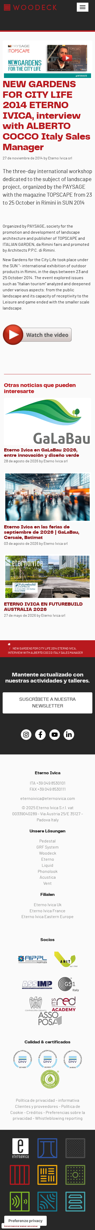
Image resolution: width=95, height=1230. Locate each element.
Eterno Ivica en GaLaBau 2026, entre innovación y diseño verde (41, 453)
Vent (47, 883)
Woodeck (47, 853)
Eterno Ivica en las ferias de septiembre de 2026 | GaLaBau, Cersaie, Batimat (41, 532)
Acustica (48, 877)
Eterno (47, 859)
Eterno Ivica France (47, 911)
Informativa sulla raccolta (20, 1225)
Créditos (34, 1113)
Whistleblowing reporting (59, 1118)
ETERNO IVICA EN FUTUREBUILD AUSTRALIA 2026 (43, 607)
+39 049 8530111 (51, 789)
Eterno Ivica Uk (47, 905)
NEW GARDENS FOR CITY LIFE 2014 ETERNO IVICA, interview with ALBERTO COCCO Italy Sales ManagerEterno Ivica (30, 7)
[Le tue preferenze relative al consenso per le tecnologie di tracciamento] (25, 1221)
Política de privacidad (35, 1100)
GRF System (47, 847)
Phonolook (48, 871)
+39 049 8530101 (50, 783)
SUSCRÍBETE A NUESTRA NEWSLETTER (47, 702)
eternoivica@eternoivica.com (47, 798)
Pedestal (47, 841)
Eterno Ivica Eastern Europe (47, 917)
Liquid (47, 865)
